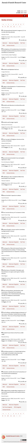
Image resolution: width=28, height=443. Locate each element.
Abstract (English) (13, 43)
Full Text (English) (7, 407)
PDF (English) (17, 407)
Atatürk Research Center (13, 436)
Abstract (5, 43)
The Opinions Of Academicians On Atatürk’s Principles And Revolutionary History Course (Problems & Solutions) (13, 50)
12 (14, 26)
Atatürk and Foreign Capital (10, 122)
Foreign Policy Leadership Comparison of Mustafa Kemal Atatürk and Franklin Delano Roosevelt (13, 392)
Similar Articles (10, 45)
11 (11, 26)
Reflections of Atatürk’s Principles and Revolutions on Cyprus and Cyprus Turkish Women (12, 271)
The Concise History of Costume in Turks (14, 212)
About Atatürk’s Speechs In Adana (12, 195)
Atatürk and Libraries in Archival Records (14, 105)
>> (19, 26)
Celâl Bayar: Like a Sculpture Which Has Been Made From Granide (12, 177)
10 (8, 26)
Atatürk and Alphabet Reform (11, 69)
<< (3, 24)
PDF (4, 45)
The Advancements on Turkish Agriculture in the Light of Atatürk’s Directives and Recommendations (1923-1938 (13, 353)
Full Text (22, 43)
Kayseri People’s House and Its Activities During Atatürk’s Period (13, 230)
